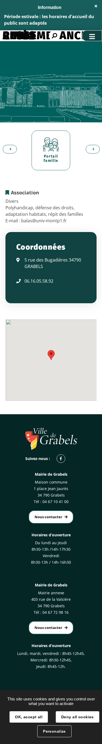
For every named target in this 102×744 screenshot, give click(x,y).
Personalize (54, 731)
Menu (92, 35)
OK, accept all (28, 717)
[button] (51, 355)
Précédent (8, 149)
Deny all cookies (77, 717)
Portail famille (51, 158)
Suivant (91, 149)
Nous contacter (48, 516)
